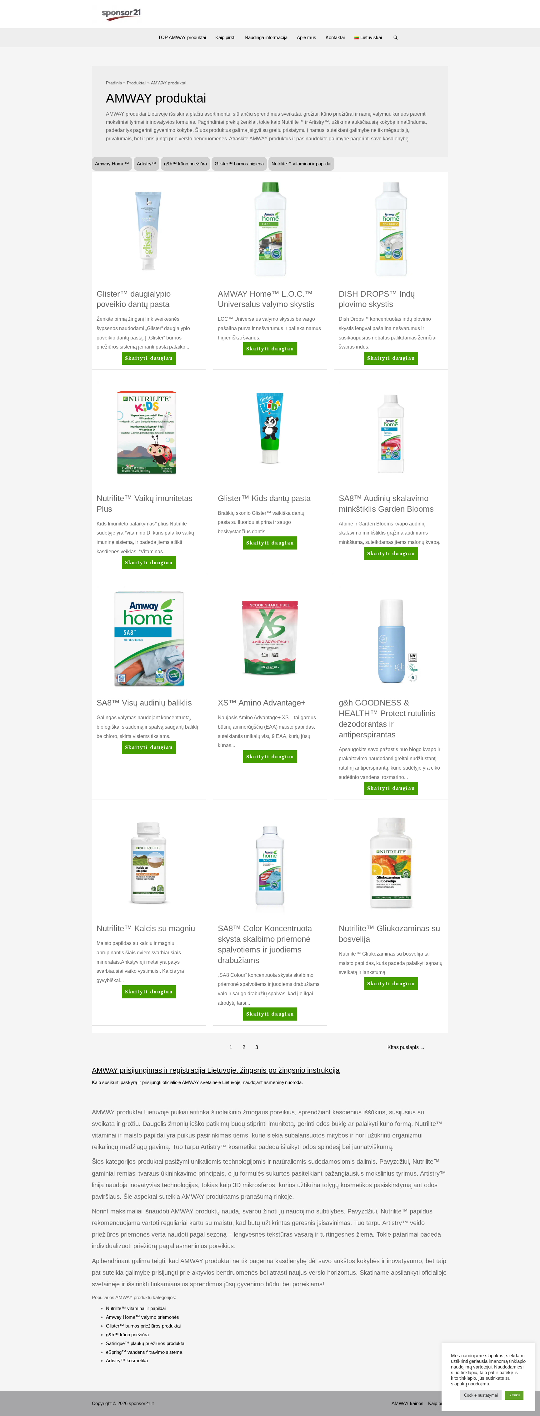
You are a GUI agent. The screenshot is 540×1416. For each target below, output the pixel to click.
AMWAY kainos (407, 1403)
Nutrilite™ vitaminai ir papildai (301, 163)
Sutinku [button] (514, 1395)
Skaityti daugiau (149, 360)
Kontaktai (335, 37)
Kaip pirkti (225, 37)
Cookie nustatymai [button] (481, 1395)
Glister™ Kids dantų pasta (264, 498)
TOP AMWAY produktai (182, 37)
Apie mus (306, 37)
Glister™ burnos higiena (239, 163)
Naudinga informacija (266, 37)
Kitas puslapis (406, 1047)
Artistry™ (146, 163)
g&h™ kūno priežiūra (185, 163)
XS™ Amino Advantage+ (262, 702)
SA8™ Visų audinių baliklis (144, 702)
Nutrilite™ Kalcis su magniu (146, 928)
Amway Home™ (112, 163)
